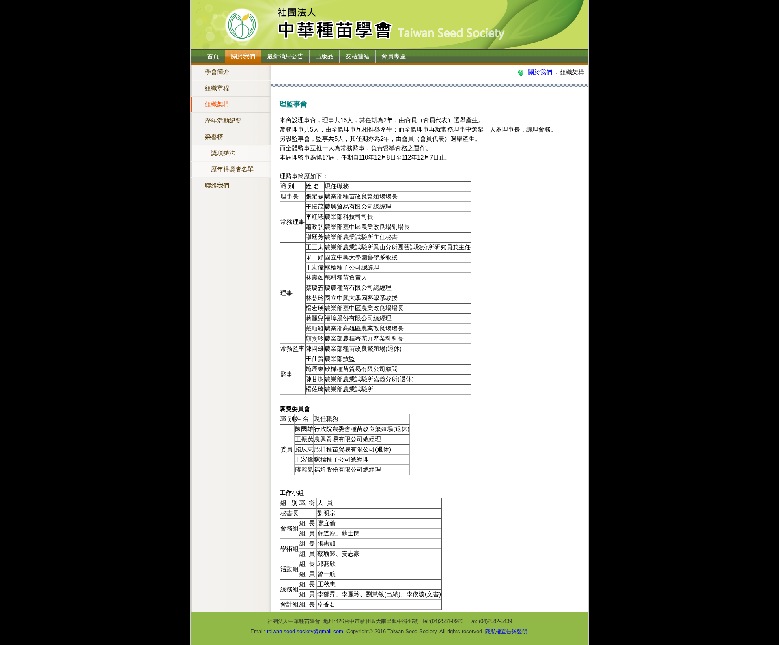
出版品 (324, 56)
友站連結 (357, 56)
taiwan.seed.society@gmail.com (305, 631)
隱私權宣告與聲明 (506, 631)
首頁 (213, 56)
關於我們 (243, 56)
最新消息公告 (285, 56)
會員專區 (393, 56)
